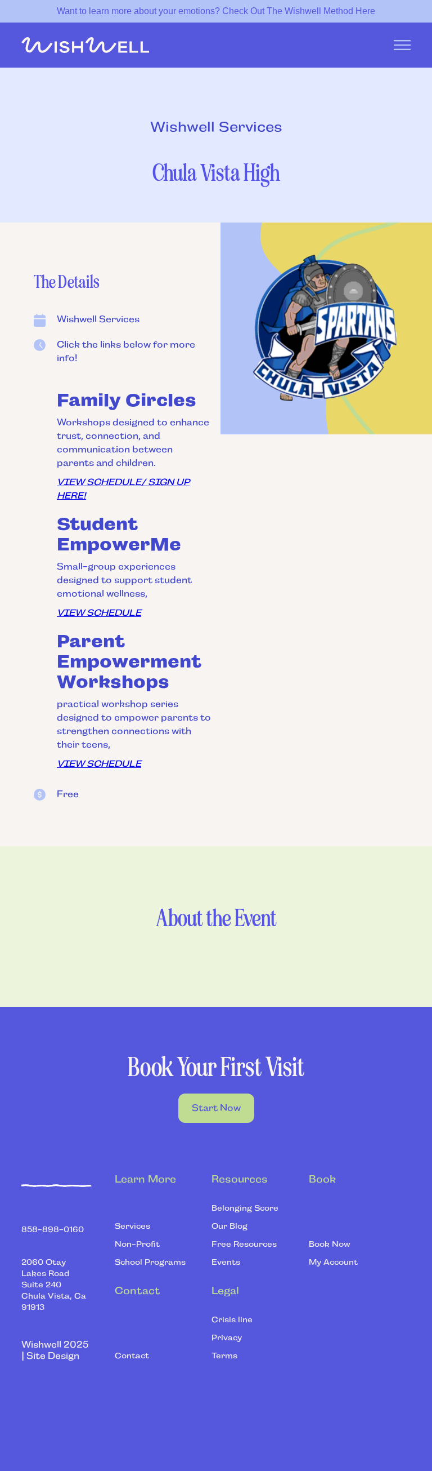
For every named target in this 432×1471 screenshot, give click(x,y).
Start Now (216, 1108)
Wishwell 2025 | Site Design (55, 1350)
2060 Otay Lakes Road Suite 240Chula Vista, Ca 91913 (53, 1284)
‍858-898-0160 (52, 1229)
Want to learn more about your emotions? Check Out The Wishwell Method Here (216, 11)
